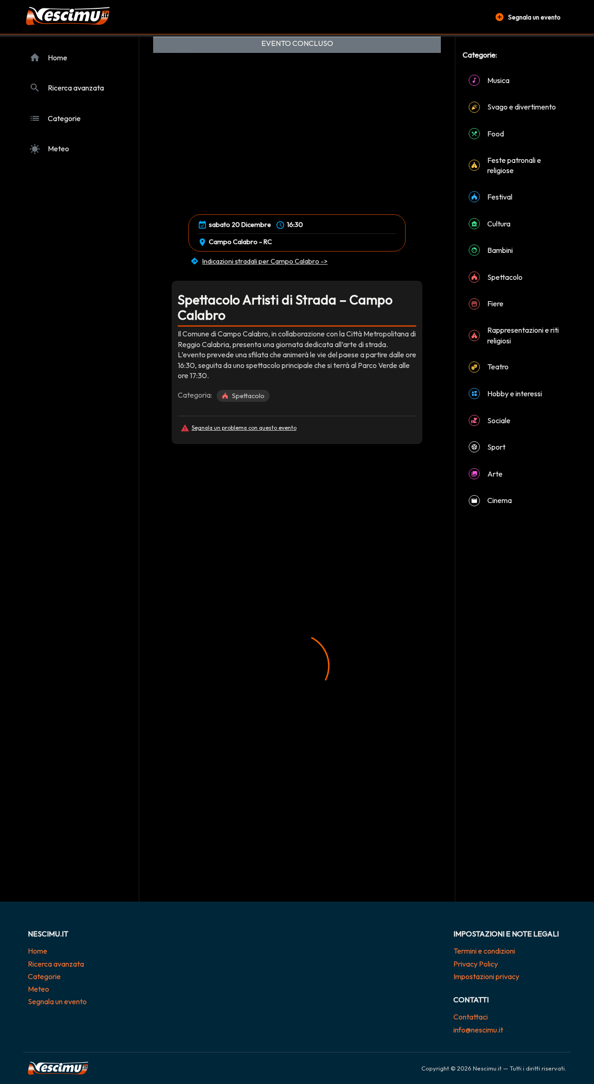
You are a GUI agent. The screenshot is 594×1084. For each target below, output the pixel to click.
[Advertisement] (297, 509)
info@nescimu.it (478, 1029)
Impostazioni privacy (486, 976)
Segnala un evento (57, 1001)
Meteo (38, 989)
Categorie (44, 976)
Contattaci (470, 1016)
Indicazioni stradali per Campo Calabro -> (265, 261)
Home (37, 950)
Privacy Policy (475, 963)
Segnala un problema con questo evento (244, 427)
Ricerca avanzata (56, 963)
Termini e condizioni (484, 950)
